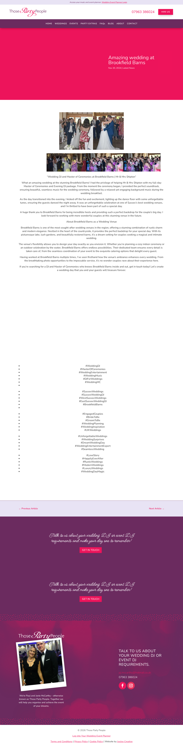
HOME (49, 24)
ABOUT (120, 24)
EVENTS (74, 24)
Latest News (129, 68)
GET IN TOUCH (90, 550)
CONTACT (132, 24)
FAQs (102, 24)
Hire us (165, 11)
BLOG (111, 24)
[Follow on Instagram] (131, 685)
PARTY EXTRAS (89, 24)
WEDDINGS (61, 24)
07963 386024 (143, 12)
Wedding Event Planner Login (114, 2)
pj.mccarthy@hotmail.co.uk (135, 672)
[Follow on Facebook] (122, 685)
